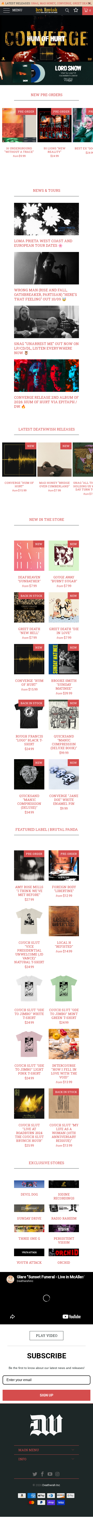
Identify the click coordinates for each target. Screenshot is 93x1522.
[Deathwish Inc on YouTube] (50, 1474)
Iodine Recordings (64, 1190)
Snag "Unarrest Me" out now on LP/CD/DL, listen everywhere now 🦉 (46, 348)
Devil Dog (29, 1188)
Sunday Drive (29, 1212)
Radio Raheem (64, 1212)
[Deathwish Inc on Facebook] (42, 1474)
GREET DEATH (82, 3)
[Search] (67, 10)
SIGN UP (46, 1395)
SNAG (34, 3)
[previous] (7, 136)
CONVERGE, (64, 3)
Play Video (46, 1335)
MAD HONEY (48, 3)
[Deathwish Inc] (46, 10)
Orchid (64, 1256)
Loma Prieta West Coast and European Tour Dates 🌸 (43, 243)
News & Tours (46, 190)
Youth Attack (29, 1256)
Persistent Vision (64, 1234)
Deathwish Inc (51, 1485)
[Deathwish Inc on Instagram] (57, 1474)
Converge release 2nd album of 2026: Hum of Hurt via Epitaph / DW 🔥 (46, 402)
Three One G (29, 1232)
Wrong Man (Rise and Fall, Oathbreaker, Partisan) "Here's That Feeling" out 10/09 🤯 (45, 294)
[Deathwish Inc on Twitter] (35, 1474)
